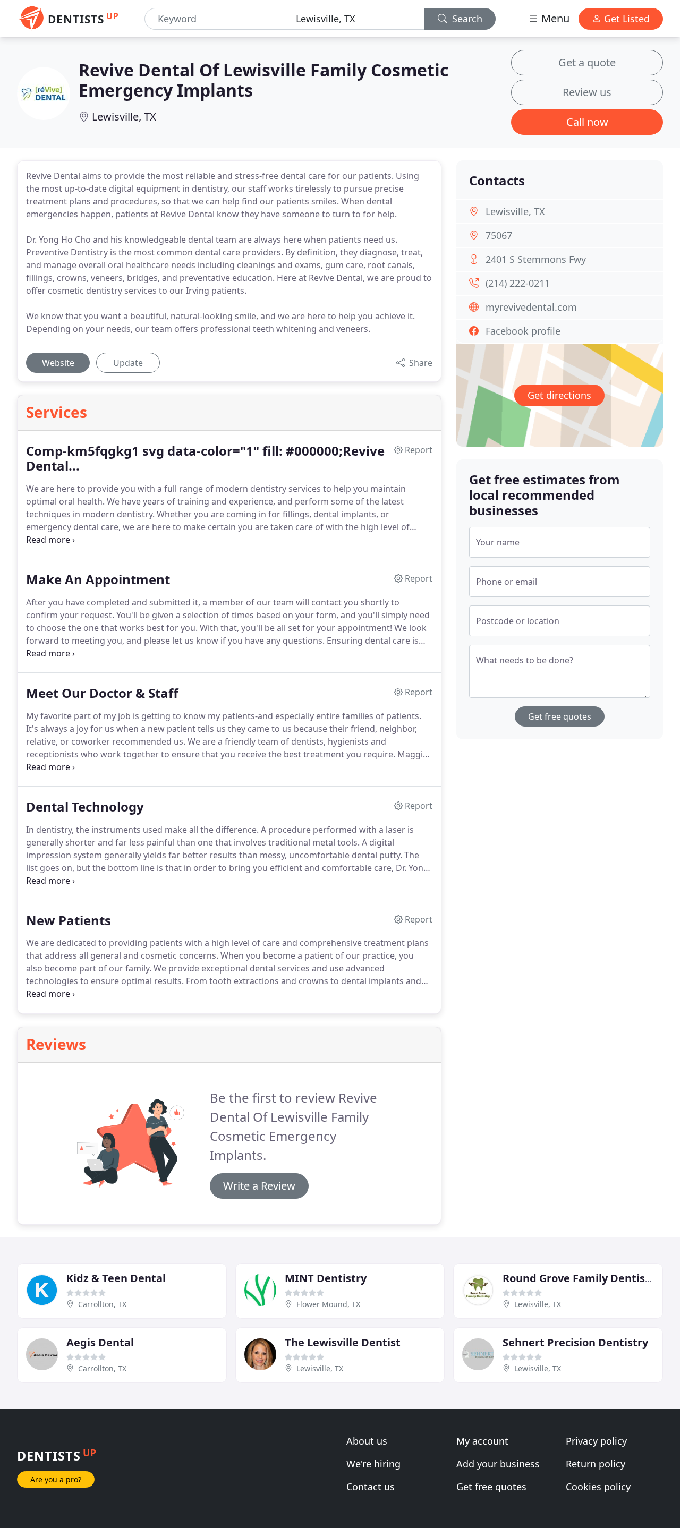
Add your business (498, 1463)
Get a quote (587, 62)
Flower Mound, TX (328, 1304)
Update (128, 363)
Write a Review (259, 1186)
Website (58, 363)
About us (366, 1441)
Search (465, 18)
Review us (587, 92)
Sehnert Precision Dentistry (575, 1342)
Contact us (370, 1486)
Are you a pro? (55, 1479)
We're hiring (373, 1463)
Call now (587, 122)
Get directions (559, 395)
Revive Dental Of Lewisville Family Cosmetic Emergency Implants (263, 79)
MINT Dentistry (326, 1278)
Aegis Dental (100, 1342)
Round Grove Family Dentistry (581, 1278)
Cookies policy (598, 1486)
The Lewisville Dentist (343, 1342)
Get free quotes (559, 716)
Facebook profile (523, 331)
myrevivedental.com (531, 307)
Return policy (595, 1463)
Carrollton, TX (102, 1304)
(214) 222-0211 (518, 283)
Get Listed (625, 18)
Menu (554, 18)
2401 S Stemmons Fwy (536, 259)
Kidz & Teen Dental (116, 1278)
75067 (499, 235)
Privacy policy (596, 1441)
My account (482, 1441)
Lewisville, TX (124, 116)
